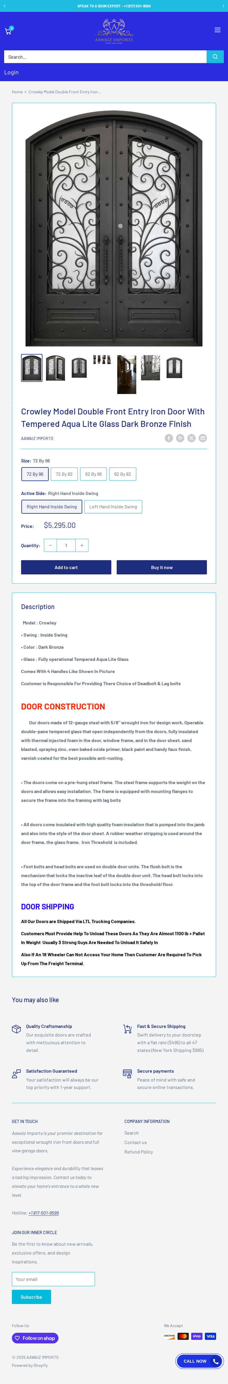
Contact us (135, 1142)
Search (131, 1132)
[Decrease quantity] (50, 545)
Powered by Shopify (30, 1365)
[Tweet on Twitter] (191, 437)
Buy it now (162, 567)
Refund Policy (138, 1151)
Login (11, 72)
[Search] (215, 56)
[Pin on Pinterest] (180, 437)
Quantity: (30, 545)
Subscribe (31, 1297)
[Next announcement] (223, 6)
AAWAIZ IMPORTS (37, 438)
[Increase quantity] (82, 545)
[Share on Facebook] (169, 437)
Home (17, 91)
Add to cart (66, 567)
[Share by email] (203, 437)
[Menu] (217, 31)
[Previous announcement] (5, 6)
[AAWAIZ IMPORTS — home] (114, 31)
